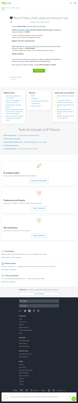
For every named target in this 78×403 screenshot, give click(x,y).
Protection (23, 351)
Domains (22, 316)
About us (21, 364)
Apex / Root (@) (36, 106)
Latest (3, 8)
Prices (20, 319)
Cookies (37, 397)
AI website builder (24, 340)
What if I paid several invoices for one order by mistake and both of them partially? (14, 111)
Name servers (23, 322)
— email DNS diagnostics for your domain (25, 142)
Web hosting (23, 343)
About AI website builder (39, 181)
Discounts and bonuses (26, 370)
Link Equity (34, 98)
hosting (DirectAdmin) (23, 30)
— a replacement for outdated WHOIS (21, 135)
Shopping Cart (71, 3)
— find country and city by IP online (21, 149)
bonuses (22, 61)
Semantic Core (35, 103)
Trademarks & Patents (25, 354)
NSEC (33, 96)
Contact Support (39, 293)
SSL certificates (23, 357)
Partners (21, 381)
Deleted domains (24, 327)
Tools (20, 333)
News (8, 8)
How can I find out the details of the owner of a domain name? (14, 118)
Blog (18, 8)
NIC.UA (6, 3)
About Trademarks (39, 208)
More (21, 361)
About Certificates (39, 235)
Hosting (22, 337)
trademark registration (32, 46)
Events (13, 8)
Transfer (21, 324)
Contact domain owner (26, 330)
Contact (21, 384)
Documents (22, 367)
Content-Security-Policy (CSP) (40, 101)
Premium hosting (24, 346)
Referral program (24, 373)
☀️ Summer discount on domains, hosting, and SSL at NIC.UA (65, 111)
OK (70, 397)
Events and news (24, 375)
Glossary (21, 378)
